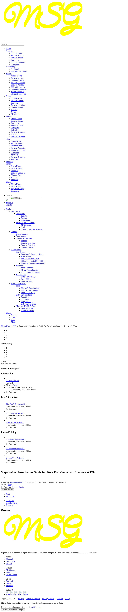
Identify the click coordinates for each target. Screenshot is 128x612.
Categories (10, 581)
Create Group (11, 575)
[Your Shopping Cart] (7, 200)
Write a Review (7, 490)
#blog (15, 385)
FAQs (67, 599)
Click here (36, 607)
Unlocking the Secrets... (15, 413)
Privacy (21, 599)
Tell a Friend (11, 496)
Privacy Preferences (9, 610)
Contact (60, 599)
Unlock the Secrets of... (15, 449)
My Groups (10, 570)
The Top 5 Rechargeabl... (16, 404)
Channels (9, 559)
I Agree (21, 610)
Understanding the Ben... (16, 439)
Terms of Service (33, 599)
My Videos (10, 561)
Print (8, 494)
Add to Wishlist (18, 487)
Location (9, 572)
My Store (9, 586)
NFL (15, 326)
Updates (9, 505)
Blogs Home (6, 326)
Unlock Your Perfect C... (16, 458)
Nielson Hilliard (12, 381)
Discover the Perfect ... (15, 423)
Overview (10, 501)
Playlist (9, 563)
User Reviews (11, 503)
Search (8, 583)
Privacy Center (48, 599)
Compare (12, 392)
